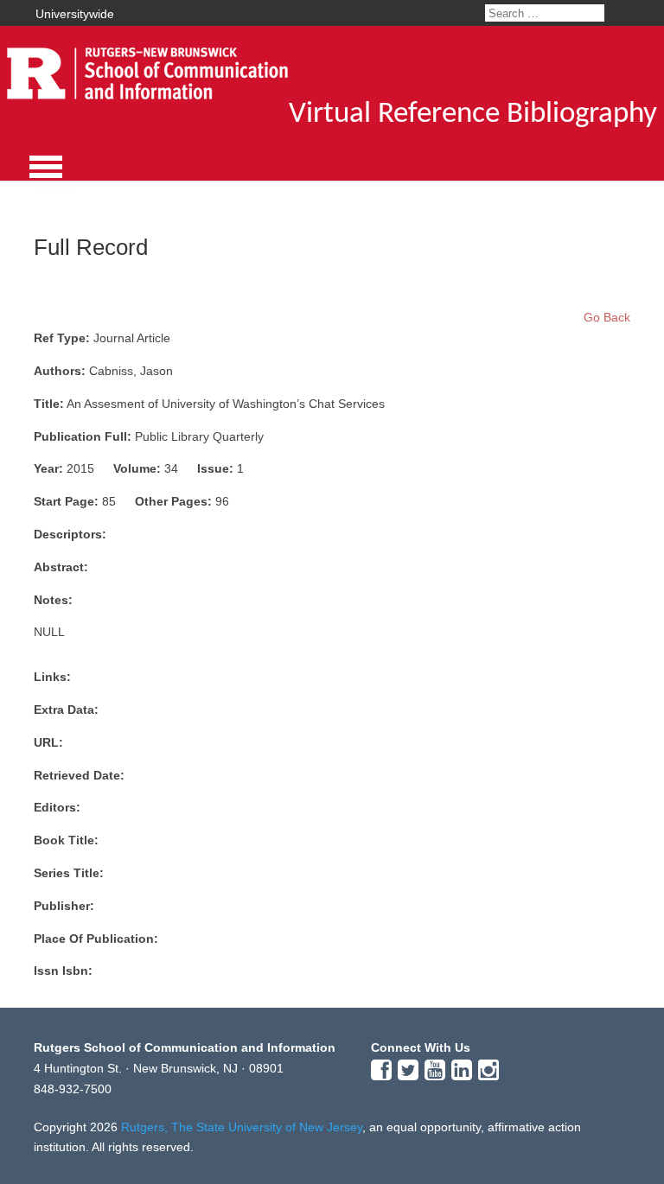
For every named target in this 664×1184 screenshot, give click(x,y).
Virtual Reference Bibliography (473, 114)
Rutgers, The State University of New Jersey (241, 1127)
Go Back (607, 317)
